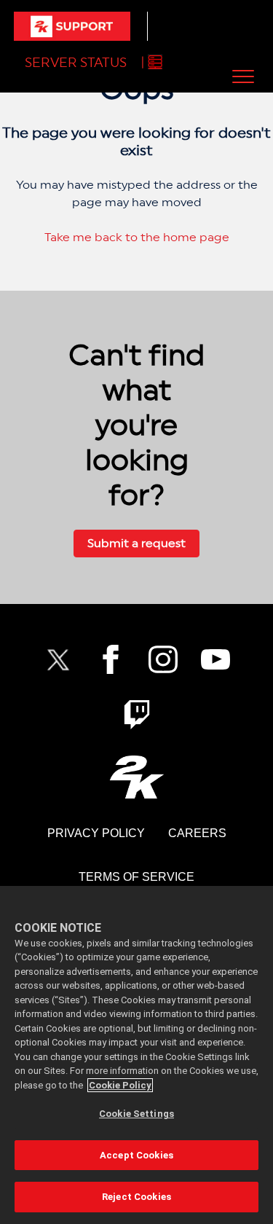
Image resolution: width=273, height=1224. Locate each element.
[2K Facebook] (110, 659)
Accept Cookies (136, 1155)
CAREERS (197, 833)
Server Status (76, 62)
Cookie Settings (136, 1113)
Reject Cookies (136, 1196)
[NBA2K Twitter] (58, 659)
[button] (242, 76)
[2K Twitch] (136, 714)
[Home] (72, 26)
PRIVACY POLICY (96, 833)
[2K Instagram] (163, 659)
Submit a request (136, 543)
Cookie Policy (120, 1085)
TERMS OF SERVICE (136, 877)
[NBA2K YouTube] (215, 659)
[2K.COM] (136, 777)
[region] (136, 1055)
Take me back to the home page (136, 237)
